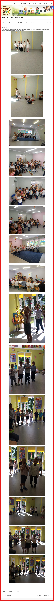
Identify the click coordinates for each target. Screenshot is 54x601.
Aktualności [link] (19, 591)
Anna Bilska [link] (6, 591)
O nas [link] (29, 3)
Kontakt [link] (24, 3)
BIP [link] (14, 3)
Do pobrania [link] (39, 3)
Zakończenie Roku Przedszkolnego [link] (43, 595)
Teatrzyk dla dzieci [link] (7, 595)
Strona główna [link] (19, 3)
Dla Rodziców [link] (33, 3)
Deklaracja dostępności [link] (47, 3)
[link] (52, 7)
